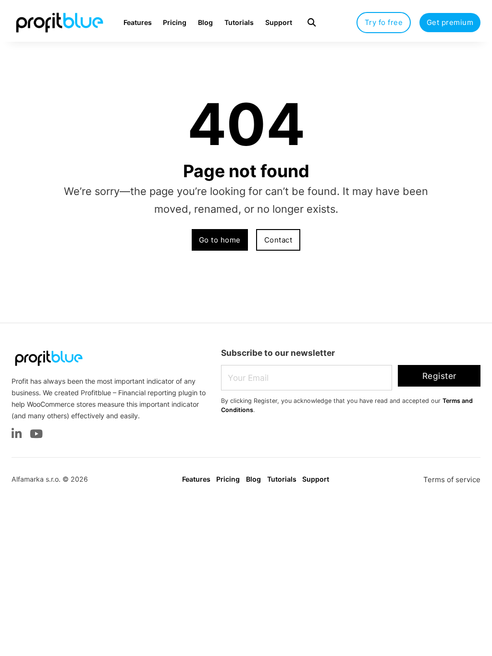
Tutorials (239, 22)
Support (278, 22)
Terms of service (451, 479)
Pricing (174, 22)
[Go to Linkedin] (17, 435)
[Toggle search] (312, 22)
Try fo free (384, 22)
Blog (205, 22)
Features (137, 22)
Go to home (220, 239)
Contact (278, 239)
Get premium (450, 22)
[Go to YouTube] (36, 435)
